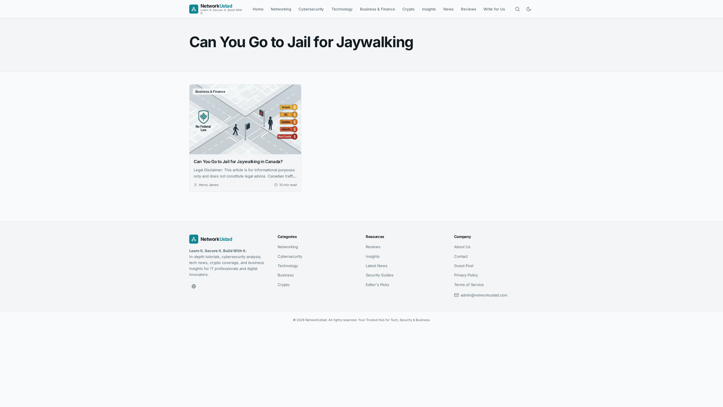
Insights (429, 9)
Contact (461, 256)
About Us (462, 246)
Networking (281, 9)
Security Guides (379, 275)
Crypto (408, 9)
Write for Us (494, 9)
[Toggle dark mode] (529, 9)
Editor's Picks (377, 284)
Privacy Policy (466, 275)
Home (258, 9)
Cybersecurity (311, 9)
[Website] (193, 286)
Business (286, 275)
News (448, 9)
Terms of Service (469, 284)
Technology (342, 9)
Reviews (468, 9)
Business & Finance (377, 9)
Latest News (376, 265)
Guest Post (463, 265)
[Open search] (517, 9)
